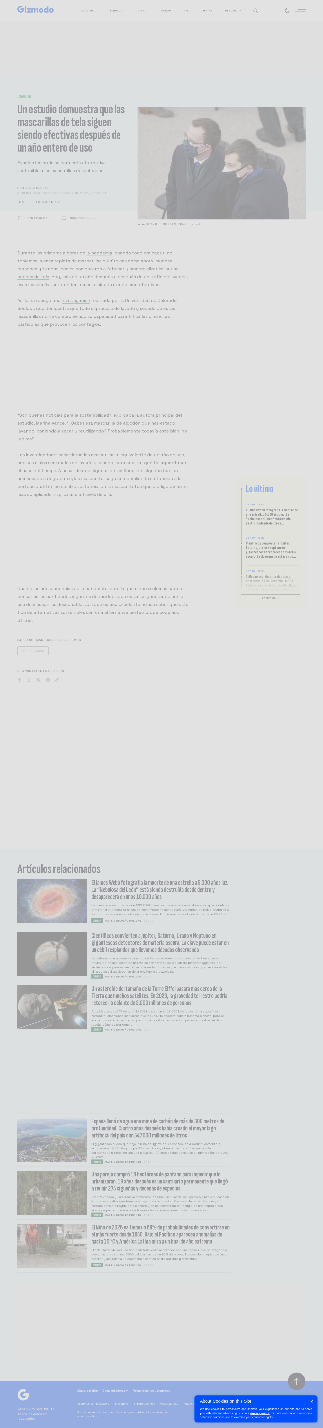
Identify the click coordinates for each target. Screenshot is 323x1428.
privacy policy (260, 1413)
